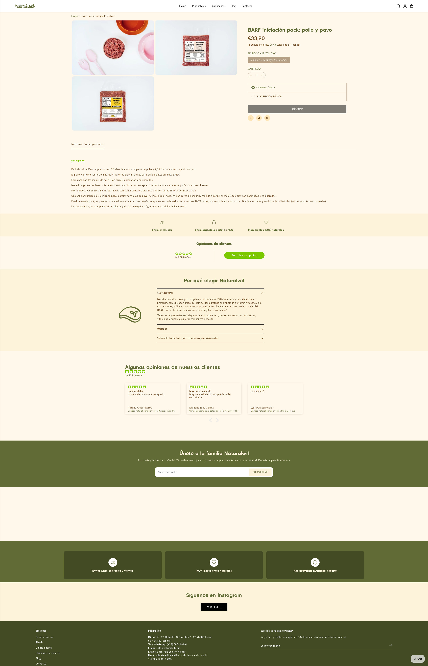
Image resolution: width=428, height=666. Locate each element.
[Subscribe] (390, 646)
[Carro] (412, 6)
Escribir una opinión (244, 255)
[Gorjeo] (259, 118)
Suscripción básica (269, 96)
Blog (233, 6)
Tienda (39, 642)
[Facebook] (251, 118)
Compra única (265, 87)
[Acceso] (405, 6)
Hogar (74, 16)
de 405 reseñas (133, 375)
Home (182, 6)
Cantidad (254, 69)
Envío (273, 44)
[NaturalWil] (25, 6)
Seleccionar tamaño (262, 53)
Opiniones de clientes (48, 653)
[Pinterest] (267, 118)
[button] (211, 420)
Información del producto (87, 144)
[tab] (77, 161)
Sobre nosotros (44, 637)
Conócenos (218, 6)
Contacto (247, 6)
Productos (198, 6)
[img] (215, 372)
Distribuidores (44, 647)
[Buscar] (398, 6)
